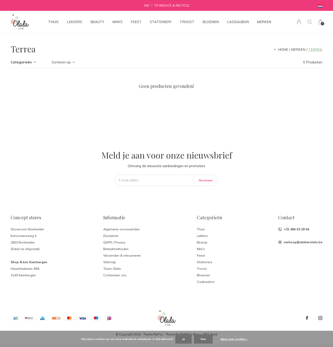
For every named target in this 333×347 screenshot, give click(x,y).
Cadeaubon (238, 22)
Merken (264, 22)
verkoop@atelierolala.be (303, 242)
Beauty (97, 22)
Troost (187, 22)
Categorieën (21, 62)
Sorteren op (61, 62)
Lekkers (74, 22)
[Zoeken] (310, 21)
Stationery (160, 22)
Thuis (53, 22)
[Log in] (299, 21)
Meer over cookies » (234, 339)
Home (283, 49)
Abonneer (205, 180)
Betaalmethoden (115, 249)
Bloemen (211, 22)
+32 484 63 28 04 (296, 229)
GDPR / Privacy (114, 242)
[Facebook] (307, 318)
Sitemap (109, 262)
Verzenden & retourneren (122, 255)
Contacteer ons (114, 275)
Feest (136, 22)
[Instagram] (320, 318)
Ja (183, 339)
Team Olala (112, 269)
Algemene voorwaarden (121, 229)
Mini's (117, 22)
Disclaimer (111, 236)
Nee (203, 339)
